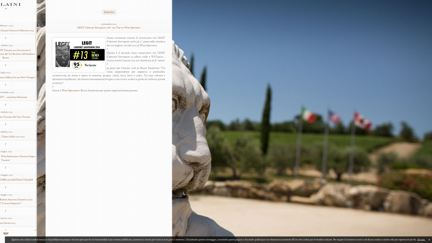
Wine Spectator (70, 90)
